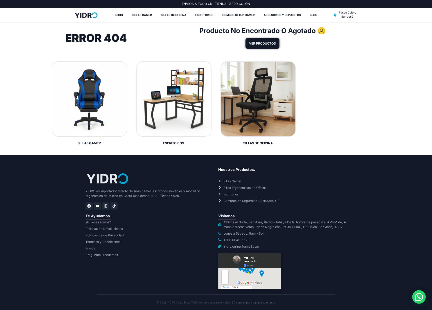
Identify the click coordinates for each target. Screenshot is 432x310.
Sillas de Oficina (173, 15)
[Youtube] (97, 206)
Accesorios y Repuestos (282, 15)
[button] (419, 297)
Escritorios (204, 15)
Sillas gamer (142, 15)
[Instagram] (105, 206)
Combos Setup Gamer (238, 15)
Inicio (119, 15)
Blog (313, 15)
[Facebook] (89, 206)
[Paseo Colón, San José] (335, 15)
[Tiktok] (114, 206)
